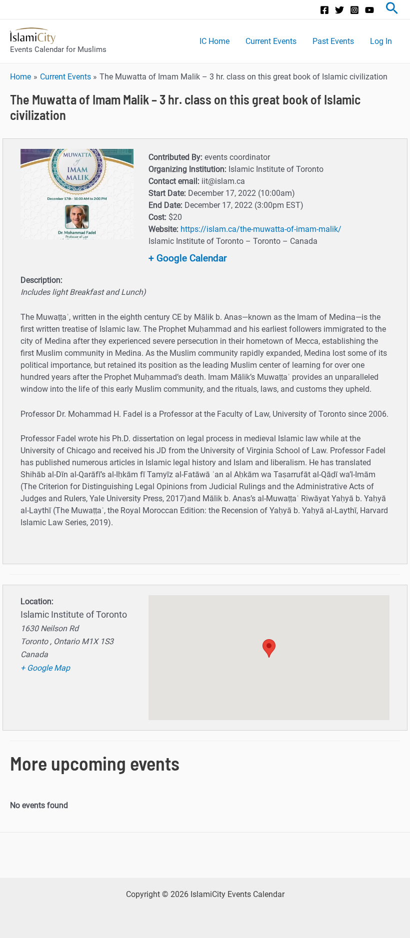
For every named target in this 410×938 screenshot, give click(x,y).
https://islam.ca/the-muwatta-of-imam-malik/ (261, 229)
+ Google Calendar (187, 258)
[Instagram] (354, 9)
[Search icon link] (392, 9)
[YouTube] (369, 9)
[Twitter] (339, 9)
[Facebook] (324, 9)
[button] (269, 648)
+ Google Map (45, 668)
